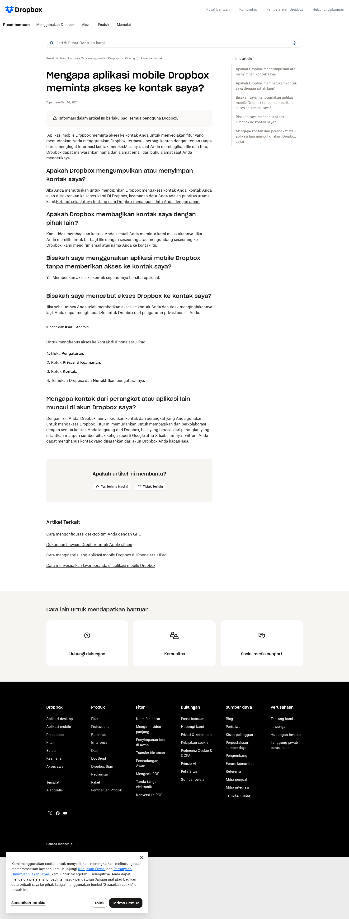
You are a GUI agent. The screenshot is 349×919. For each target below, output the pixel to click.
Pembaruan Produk (106, 790)
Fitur (50, 742)
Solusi (51, 750)
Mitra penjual (236, 779)
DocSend (98, 758)
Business (98, 735)
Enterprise (99, 742)
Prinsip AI (188, 764)
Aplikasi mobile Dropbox (69, 135)
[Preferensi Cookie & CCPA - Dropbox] (77, 882)
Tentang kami (282, 719)
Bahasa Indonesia (59, 844)
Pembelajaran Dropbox (284, 9)
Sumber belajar (193, 779)
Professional (100, 727)
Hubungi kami (192, 727)
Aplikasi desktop (59, 719)
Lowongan (279, 727)
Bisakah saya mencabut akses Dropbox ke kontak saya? (260, 119)
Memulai (124, 25)
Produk (103, 25)
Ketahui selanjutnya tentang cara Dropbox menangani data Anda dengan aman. (128, 201)
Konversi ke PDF (149, 795)
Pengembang (236, 755)
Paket (95, 782)
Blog (229, 719)
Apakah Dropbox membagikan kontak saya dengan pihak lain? (266, 85)
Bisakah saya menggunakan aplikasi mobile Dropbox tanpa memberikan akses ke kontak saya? (265, 102)
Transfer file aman (150, 753)
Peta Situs (189, 771)
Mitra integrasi (237, 787)
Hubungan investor (286, 735)
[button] (52, 43)
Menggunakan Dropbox (55, 25)
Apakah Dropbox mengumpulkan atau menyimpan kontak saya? (266, 71)
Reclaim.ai (99, 774)
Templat (52, 782)
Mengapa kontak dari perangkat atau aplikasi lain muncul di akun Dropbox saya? (266, 136)
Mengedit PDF (147, 774)
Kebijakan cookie (194, 742)
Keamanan (55, 758)
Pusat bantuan (218, 9)
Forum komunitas (240, 764)
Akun (86, 25)
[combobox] (174, 43)
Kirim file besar (148, 719)
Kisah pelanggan (239, 735)
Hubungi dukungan (328, 9)
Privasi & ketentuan (196, 735)
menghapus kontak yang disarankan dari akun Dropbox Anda (113, 441)
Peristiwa (233, 727)
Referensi (233, 771)
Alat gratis (54, 790)
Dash (95, 750)
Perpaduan (55, 735)
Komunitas (248, 9)
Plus (94, 719)
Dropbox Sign (102, 766)
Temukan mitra (238, 795)
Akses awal (55, 766)
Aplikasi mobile (58, 727)
